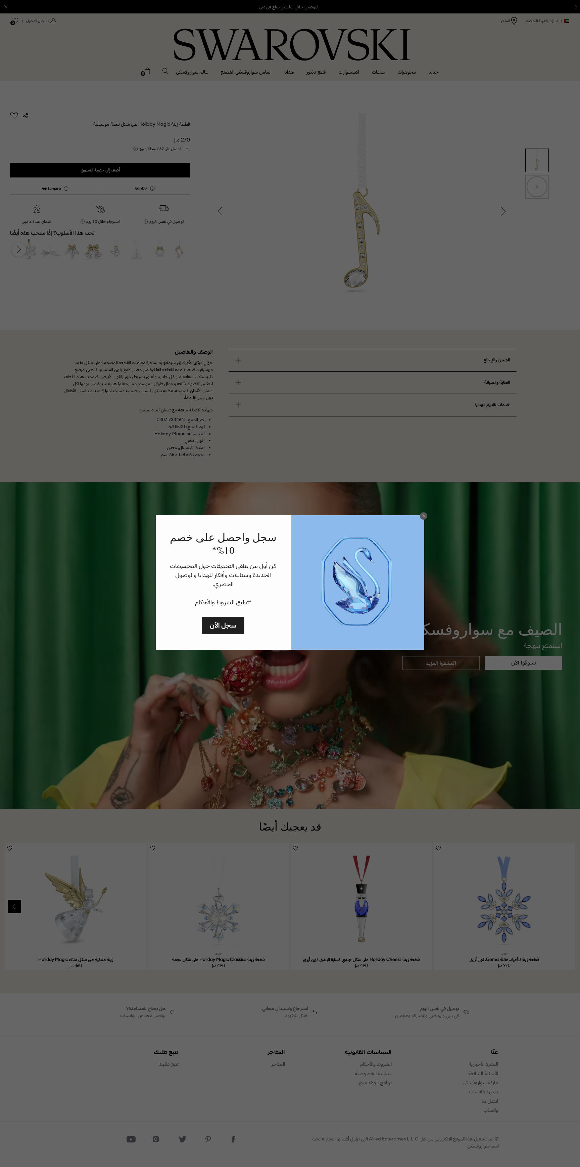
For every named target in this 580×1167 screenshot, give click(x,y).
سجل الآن (223, 625)
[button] (423, 516)
